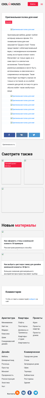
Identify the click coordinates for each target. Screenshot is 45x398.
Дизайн (5, 352)
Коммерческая (32, 352)
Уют (3, 386)
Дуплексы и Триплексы (23, 331)
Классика (5, 334)
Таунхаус (28, 371)
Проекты (37, 318)
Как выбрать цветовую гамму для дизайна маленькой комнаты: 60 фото (22, 265)
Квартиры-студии (22, 337)
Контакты (11, 394)
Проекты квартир (37, 327)
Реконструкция (8, 379)
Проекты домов (37, 334)
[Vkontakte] (22, 135)
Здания (27, 383)
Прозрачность (7, 375)
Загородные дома (31, 364)
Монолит (5, 371)
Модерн (5, 330)
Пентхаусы (23, 326)
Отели (26, 360)
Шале (4, 337)
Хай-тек (5, 326)
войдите (32, 299)
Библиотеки (29, 375)
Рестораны (29, 379)
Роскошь (5, 364)
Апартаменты (24, 343)
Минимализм (7, 322)
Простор (5, 368)
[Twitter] (34, 135)
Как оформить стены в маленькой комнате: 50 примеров (18, 242)
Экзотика (6, 383)
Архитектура (8, 318)
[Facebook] (9, 135)
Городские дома (31, 356)
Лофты (21, 322)
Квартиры (23, 318)
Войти (32, 4)
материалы (25, 225)
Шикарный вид (8, 360)
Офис (26, 368)
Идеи (35, 322)
